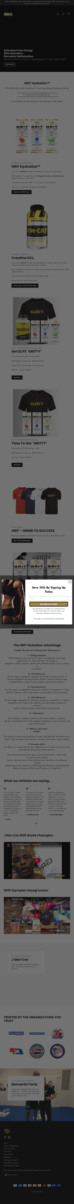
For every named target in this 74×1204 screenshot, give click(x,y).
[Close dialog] (69, 581)
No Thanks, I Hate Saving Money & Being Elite (48, 619)
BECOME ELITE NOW (48, 604)
